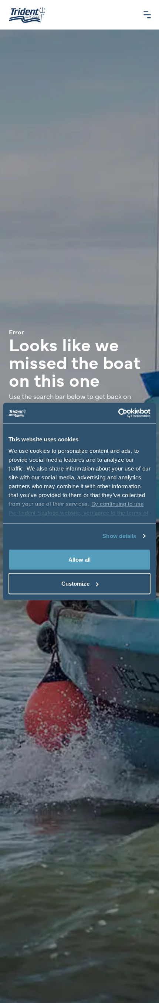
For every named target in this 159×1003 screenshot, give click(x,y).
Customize (75, 583)
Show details (119, 536)
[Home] (27, 15)
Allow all (79, 559)
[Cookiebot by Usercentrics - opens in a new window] (118, 413)
